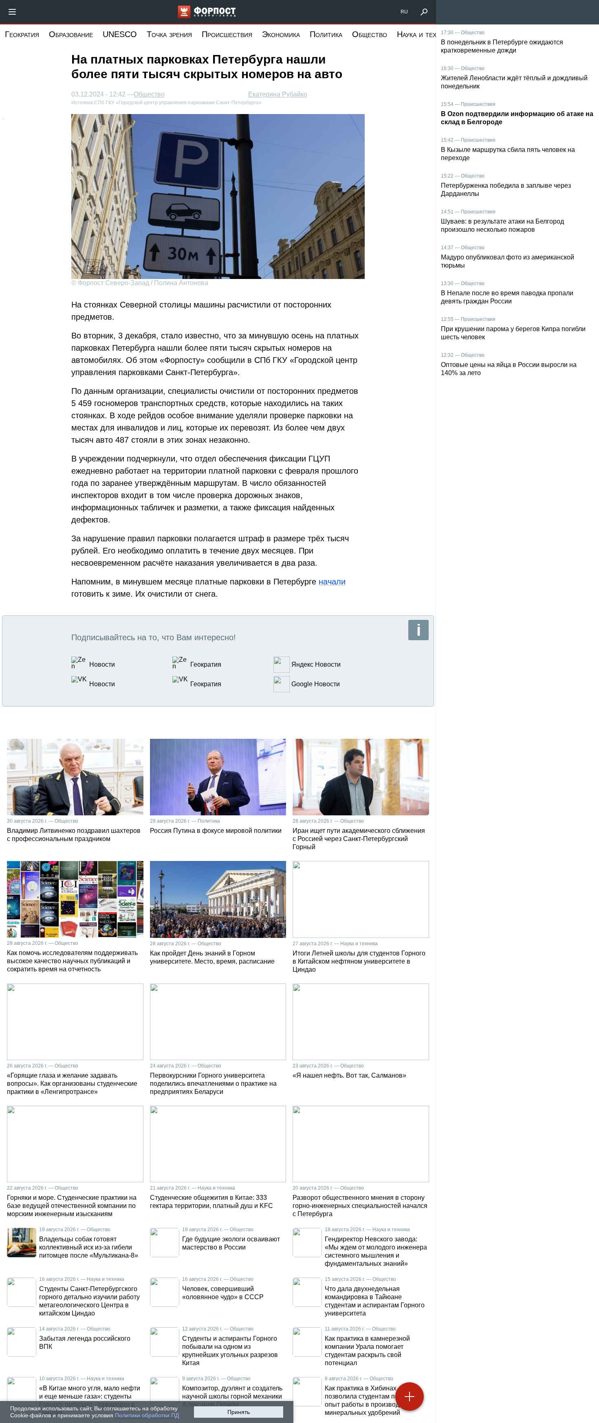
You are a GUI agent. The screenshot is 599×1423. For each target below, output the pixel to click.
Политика (326, 34)
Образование (71, 34)
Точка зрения (169, 34)
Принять (238, 1412)
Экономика (281, 34)
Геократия (22, 34)
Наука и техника (424, 34)
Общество (369, 34)
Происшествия (227, 34)
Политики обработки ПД (147, 1415)
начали (332, 581)
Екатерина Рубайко (277, 94)
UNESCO (120, 34)
